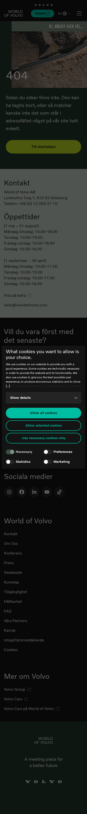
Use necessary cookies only (43, 438)
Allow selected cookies (43, 425)
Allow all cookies (43, 413)
